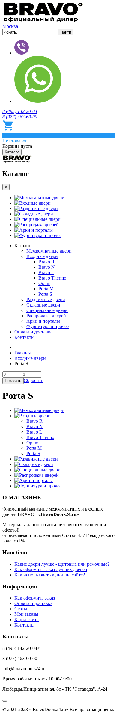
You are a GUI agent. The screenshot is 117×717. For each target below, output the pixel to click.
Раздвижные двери (38, 208)
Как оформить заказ (34, 597)
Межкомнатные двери (41, 197)
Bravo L (46, 272)
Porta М (46, 288)
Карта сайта (26, 619)
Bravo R (46, 261)
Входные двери (35, 203)
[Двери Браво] (43, 20)
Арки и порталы (36, 230)
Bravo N (46, 267)
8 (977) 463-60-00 (19, 116)
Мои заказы (26, 614)
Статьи (21, 608)
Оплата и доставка (33, 331)
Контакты (24, 337)
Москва (10, 26)
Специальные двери (40, 219)
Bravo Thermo (52, 277)
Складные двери (36, 213)
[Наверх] (4, 701)
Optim (44, 283)
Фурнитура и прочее (40, 235)
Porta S (45, 294)
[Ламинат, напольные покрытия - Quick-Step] (17, 161)
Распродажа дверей (39, 224)
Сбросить (33, 380)
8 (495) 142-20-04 (19, 111)
